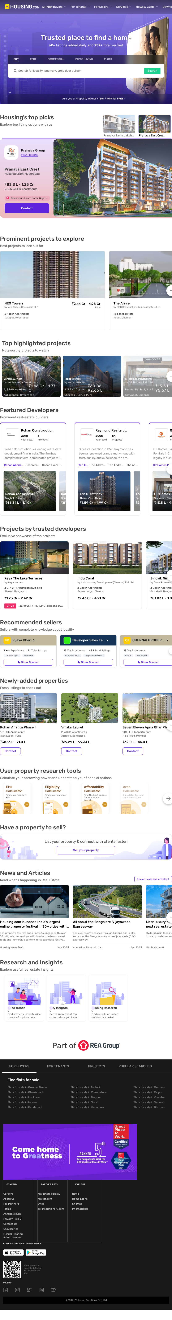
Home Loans (79, 1198)
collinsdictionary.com (51, 1208)
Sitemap (77, 1203)
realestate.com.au (49, 1193)
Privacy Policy (12, 1218)
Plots (108, 59)
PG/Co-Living (84, 59)
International (80, 1208)
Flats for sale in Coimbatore (88, 1092)
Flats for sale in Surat (84, 1102)
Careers (8, 1193)
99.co (41, 1203)
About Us (8, 1198)
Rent (33, 59)
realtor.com (45, 1198)
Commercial (56, 59)
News (75, 1193)
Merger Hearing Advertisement (13, 1235)
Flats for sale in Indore (22, 1102)
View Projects (29, 154)
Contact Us (10, 1223)
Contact (27, 208)
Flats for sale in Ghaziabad (25, 1092)
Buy (16, 59)
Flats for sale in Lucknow (24, 1097)
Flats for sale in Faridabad (25, 1107)
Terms (7, 1208)
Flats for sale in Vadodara (87, 1107)
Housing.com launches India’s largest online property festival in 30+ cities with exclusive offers (33, 924)
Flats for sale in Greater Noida (27, 1087)
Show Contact (30, 662)
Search (152, 71)
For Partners (11, 1203)
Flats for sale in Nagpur (85, 1097)
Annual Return (12, 1213)
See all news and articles (153, 879)
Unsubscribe (10, 1228)
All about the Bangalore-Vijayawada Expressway (101, 924)
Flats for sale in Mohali (85, 1087)
